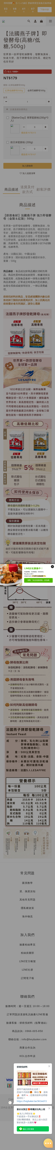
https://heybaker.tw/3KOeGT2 (32, 1101)
